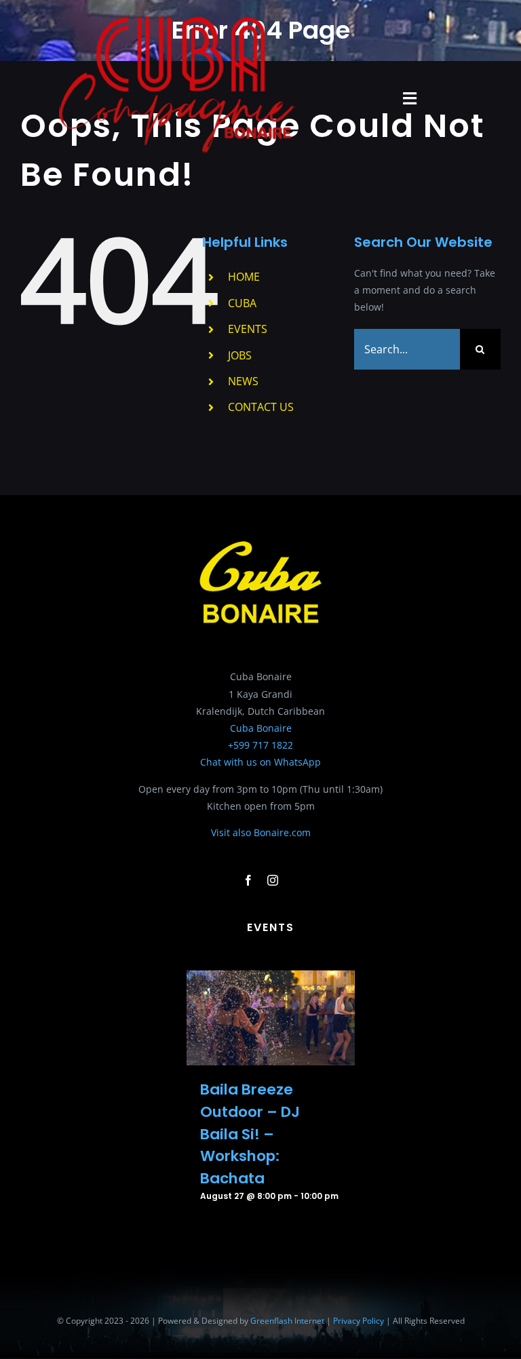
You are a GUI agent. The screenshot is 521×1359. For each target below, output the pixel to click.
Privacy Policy (358, 1320)
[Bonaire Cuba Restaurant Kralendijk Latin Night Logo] (260, 540)
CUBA (242, 303)
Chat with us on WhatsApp (260, 761)
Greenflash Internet (287, 1320)
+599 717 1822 (260, 744)
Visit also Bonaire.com (261, 832)
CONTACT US (261, 406)
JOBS (240, 355)
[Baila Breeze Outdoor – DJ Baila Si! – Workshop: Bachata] (271, 978)
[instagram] (272, 880)
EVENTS (247, 328)
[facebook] (248, 880)
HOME (244, 276)
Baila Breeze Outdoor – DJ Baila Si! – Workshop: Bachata (250, 1134)
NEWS (243, 381)
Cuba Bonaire (261, 728)
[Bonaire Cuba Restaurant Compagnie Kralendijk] (177, 18)
